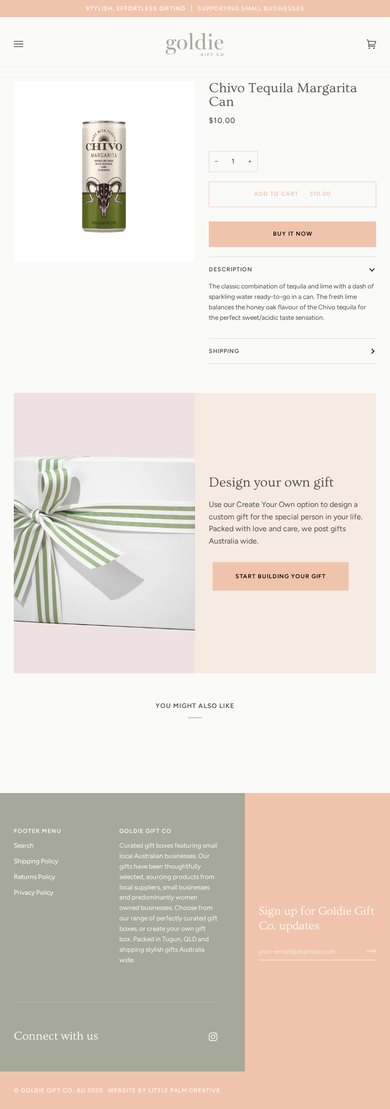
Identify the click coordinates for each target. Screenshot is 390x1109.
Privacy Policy (33, 892)
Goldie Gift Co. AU (53, 1090)
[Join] (363, 951)
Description (231, 269)
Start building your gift (280, 576)
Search (24, 845)
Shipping (224, 350)
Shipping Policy (36, 861)
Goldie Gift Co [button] (145, 830)
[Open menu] (28, 44)
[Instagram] (213, 1037)
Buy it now (292, 233)
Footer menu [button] (37, 830)
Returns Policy (34, 876)
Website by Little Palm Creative (164, 1090)
